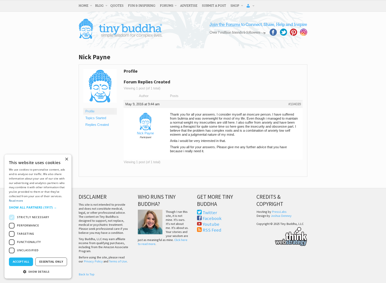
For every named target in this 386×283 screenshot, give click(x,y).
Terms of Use (118, 261)
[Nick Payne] (100, 106)
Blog (99, 6)
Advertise (188, 6)
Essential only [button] (51, 262)
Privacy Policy (93, 261)
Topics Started (95, 118)
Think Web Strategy (281, 236)
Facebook (212, 218)
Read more (16, 201)
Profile (89, 111)
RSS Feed (212, 230)
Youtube (211, 224)
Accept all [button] (21, 262)
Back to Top (86, 274)
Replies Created (97, 125)
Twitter (210, 212)
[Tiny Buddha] (120, 38)
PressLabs (279, 212)
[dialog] (37, 216)
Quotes (117, 6)
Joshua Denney (281, 216)
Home (83, 6)
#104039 (294, 104)
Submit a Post (214, 6)
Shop (235, 6)
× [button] (66, 159)
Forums (166, 6)
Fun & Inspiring (141, 6)
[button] (38, 207)
